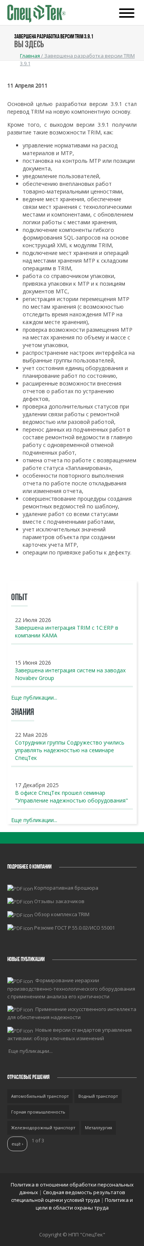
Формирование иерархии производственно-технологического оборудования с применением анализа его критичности (71, 988)
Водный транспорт (98, 1096)
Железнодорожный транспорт (43, 1127)
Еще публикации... (34, 697)
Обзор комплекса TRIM (61, 914)
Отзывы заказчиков (59, 901)
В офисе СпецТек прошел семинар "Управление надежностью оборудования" (71, 796)
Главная (30, 55)
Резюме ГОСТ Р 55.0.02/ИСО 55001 (74, 927)
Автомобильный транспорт (40, 1096)
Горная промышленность (38, 1112)
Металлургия (98, 1127)
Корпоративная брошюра (66, 887)
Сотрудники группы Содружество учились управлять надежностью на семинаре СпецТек (69, 750)
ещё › (17, 1144)
